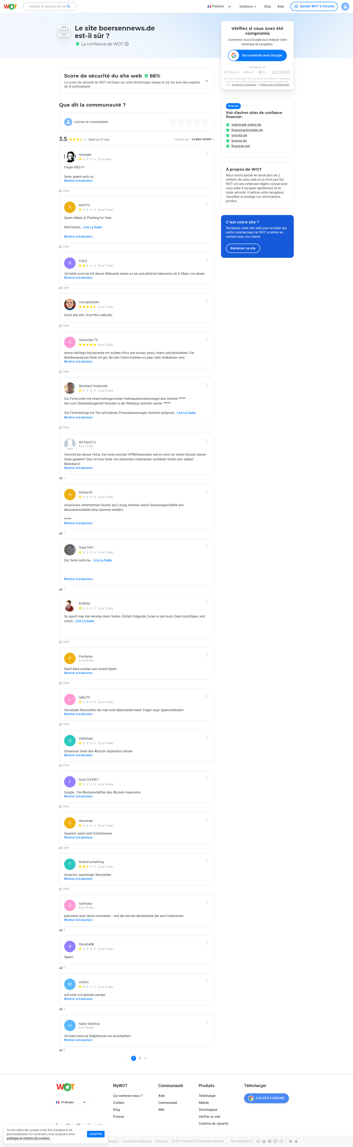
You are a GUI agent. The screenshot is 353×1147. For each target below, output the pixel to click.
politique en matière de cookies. (28, 1138)
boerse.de (239, 141)
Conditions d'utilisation (244, 84)
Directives (161, 1141)
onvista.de (239, 135)
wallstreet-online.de (246, 125)
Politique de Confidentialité (274, 84)
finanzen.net (240, 146)
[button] (248, 6)
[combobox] (50, 6)
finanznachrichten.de (247, 130)
